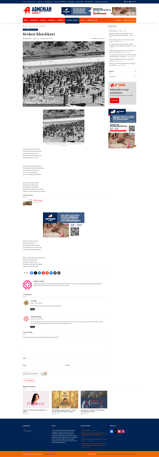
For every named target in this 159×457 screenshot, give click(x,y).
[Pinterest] (43, 273)
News (25, 20)
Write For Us (119, 454)
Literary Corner (71, 20)
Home (25, 26)
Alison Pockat (36, 317)
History (99, 454)
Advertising (71, 1)
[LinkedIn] (39, 273)
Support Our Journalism (101, 1)
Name (24, 358)
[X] (35, 273)
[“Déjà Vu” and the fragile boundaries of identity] (36, 399)
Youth (82, 20)
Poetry (25, 29)
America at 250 (92, 20)
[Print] (59, 273)
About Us (39, 1)
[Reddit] (47, 273)
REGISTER (114, 100)
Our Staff (104, 454)
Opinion (51, 20)
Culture (42, 20)
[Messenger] (51, 273)
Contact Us (133, 454)
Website (67, 365)
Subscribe (118, 20)
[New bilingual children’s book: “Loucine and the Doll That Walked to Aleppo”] (65, 399)
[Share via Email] (55, 273)
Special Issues (111, 454)
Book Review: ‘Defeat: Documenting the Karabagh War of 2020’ (93, 410)
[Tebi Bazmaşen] (27, 202)
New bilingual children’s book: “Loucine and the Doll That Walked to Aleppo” (64, 410)
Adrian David (27, 38)
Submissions (48, 1)
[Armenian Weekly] (37, 10)
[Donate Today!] (63, 225)
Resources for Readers (59, 1)
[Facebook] (31, 273)
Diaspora (34, 20)
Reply (32, 309)
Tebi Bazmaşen (38, 200)
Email (24, 365)
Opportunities (79, 1)
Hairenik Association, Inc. (50, 454)
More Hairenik (88, 1)
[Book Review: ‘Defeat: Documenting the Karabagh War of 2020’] (94, 399)
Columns (60, 20)
